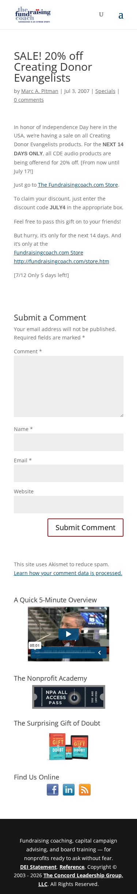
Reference (72, 866)
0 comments (29, 99)
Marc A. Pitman (39, 91)
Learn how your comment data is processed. (68, 573)
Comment (28, 351)
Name (23, 428)
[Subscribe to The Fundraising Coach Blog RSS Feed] (85, 793)
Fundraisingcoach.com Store (48, 252)
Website (24, 491)
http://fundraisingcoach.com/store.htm (61, 261)
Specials (105, 91)
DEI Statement (38, 866)
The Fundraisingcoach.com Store (78, 184)
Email (23, 460)
